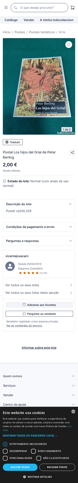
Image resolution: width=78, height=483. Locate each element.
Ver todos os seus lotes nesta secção (32, 293)
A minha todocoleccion (56, 20)
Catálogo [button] (11, 20)
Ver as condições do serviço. (24, 325)
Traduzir (15, 142)
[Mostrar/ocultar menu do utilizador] (5, 8)
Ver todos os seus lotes (22, 285)
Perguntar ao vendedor (41, 313)
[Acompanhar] (68, 44)
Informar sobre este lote (39, 347)
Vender (29, 20)
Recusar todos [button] (57, 467)
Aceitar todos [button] (20, 467)
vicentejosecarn (17, 256)
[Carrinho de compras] (72, 7)
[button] (39, 204)
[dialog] (39, 445)
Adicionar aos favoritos (41, 304)
